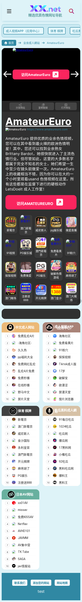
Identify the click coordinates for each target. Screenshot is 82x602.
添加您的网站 (41, 582)
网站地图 (62, 582)
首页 (11, 43)
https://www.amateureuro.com (47, 129)
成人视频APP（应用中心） (22, 31)
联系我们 (19, 582)
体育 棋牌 (56, 31)
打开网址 (65, 108)
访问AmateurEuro (35, 203)
